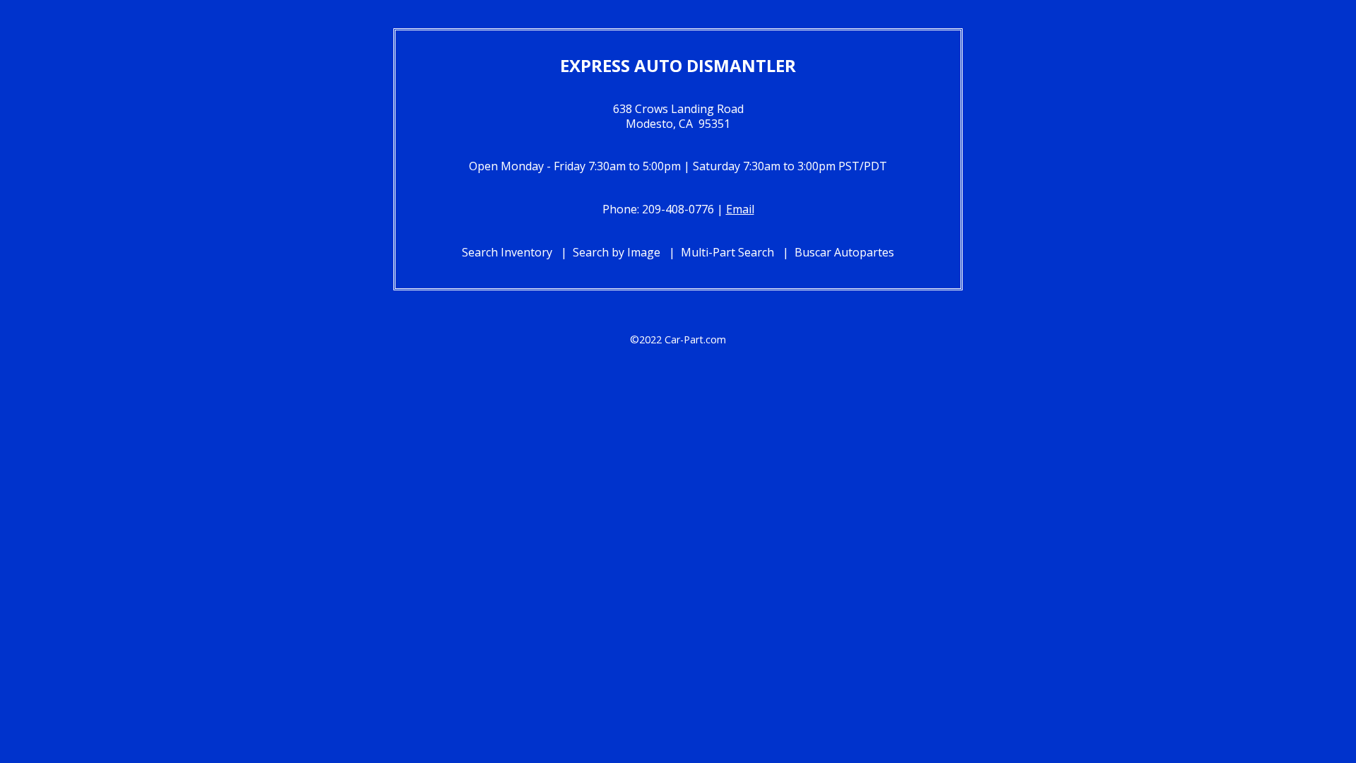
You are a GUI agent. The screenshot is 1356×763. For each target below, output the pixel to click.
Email (740, 209)
